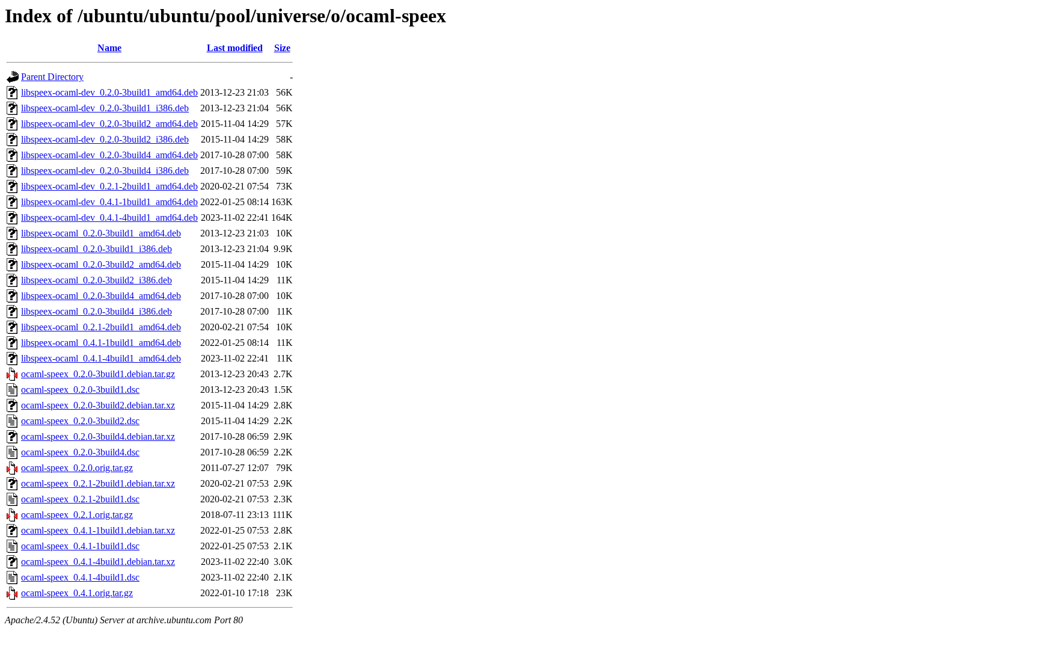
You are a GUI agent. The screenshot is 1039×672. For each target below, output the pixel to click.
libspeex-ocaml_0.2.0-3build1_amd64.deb (101, 233)
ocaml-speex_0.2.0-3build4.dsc (80, 452)
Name (109, 48)
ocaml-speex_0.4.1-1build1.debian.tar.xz (98, 530)
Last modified (235, 48)
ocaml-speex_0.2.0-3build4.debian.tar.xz (98, 436)
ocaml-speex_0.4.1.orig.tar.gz (77, 593)
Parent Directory (52, 77)
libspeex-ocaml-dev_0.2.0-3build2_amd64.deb (109, 124)
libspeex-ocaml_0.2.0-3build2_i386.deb (96, 280)
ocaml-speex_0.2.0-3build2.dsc (80, 421)
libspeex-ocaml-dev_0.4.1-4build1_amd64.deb (109, 217)
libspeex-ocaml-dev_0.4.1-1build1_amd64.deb (109, 202)
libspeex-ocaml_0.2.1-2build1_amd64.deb (101, 327)
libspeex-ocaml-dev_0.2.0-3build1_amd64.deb (109, 92)
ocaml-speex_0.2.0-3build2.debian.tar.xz (98, 405)
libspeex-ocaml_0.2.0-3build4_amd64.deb (101, 296)
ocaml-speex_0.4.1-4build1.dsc (80, 577)
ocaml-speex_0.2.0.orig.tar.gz (77, 468)
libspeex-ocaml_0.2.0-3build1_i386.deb (96, 249)
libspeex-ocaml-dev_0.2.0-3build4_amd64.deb (109, 155)
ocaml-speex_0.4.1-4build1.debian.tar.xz (98, 561)
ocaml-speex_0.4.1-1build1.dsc (80, 546)
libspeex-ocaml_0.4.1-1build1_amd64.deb (101, 343)
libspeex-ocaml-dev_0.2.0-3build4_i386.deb (105, 170)
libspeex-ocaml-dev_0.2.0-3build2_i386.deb (105, 139)
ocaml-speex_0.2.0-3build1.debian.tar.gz (98, 374)
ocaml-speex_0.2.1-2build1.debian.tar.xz (98, 483)
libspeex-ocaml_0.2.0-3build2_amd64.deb (101, 264)
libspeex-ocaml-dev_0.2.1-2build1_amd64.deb (109, 186)
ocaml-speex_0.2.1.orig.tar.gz (77, 515)
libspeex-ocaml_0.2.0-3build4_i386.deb (96, 311)
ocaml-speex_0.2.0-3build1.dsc (80, 389)
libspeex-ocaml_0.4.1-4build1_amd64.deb (101, 358)
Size (282, 48)
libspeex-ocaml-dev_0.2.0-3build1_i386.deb (105, 108)
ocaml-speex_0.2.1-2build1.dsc (80, 499)
